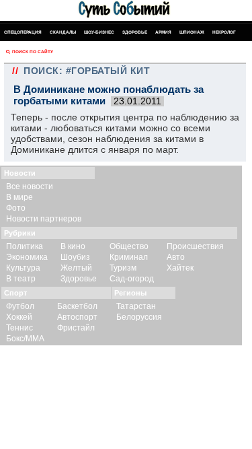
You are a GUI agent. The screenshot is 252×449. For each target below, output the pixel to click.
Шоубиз (75, 257)
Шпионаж (191, 32)
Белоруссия (139, 317)
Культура (23, 268)
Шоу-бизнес (99, 32)
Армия (163, 32)
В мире (19, 197)
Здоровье (134, 32)
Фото (16, 208)
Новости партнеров (43, 218)
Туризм (123, 268)
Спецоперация (23, 32)
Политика (24, 246)
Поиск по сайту (32, 51)
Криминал (129, 257)
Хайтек (180, 268)
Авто (176, 257)
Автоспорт (77, 317)
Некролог (224, 32)
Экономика (27, 257)
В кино (72, 246)
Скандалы (63, 32)
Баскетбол (77, 306)
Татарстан (136, 306)
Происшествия (195, 246)
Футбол (20, 306)
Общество (129, 246)
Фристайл (76, 328)
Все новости (29, 186)
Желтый (76, 268)
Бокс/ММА (25, 338)
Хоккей (19, 317)
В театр (21, 278)
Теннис (19, 328)
